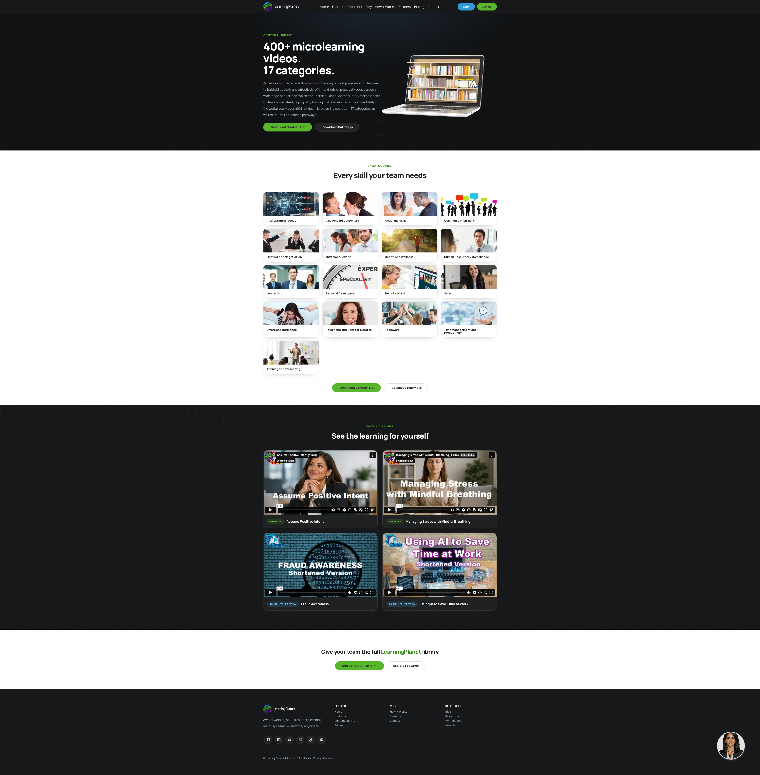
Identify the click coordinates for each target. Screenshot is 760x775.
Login (466, 7)
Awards (450, 725)
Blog (448, 711)
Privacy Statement (323, 758)
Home (324, 7)
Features (338, 7)
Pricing (419, 7)
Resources (452, 716)
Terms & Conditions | (301, 758)
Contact (433, 7)
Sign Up (487, 7)
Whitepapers (453, 721)
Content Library (360, 7)
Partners (404, 7)
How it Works (385, 7)
